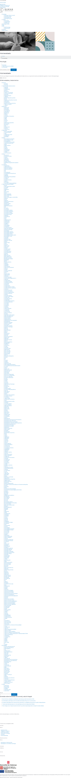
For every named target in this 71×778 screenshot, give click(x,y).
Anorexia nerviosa (7, 156)
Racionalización (7, 560)
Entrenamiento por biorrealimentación (12, 365)
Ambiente (6, 215)
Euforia (5, 380)
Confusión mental (8, 295)
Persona (6, 526)
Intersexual (6, 664)
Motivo (5, 487)
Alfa (5, 206)
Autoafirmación (7, 249)
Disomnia (6, 335)
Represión (6, 571)
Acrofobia (6, 187)
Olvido (5, 512)
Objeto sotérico (7, 145)
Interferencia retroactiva (9, 457)
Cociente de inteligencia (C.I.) (10, 278)
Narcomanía (6, 123)
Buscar (1, 692)
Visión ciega (6, 642)
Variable (5, 640)
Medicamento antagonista (9, 479)
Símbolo (6, 587)
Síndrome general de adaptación (11, 595)
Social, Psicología (7, 605)
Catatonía (6, 158)
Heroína (6, 120)
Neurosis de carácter (8, 501)
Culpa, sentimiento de (8, 143)
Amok (5, 217)
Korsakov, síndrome (8, 465)
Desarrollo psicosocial (8, 316)
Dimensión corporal (8, 325)
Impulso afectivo (7, 443)
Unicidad (6, 637)
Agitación (6, 200)
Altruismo (6, 208)
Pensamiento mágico (8, 522)
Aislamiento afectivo (8, 205)
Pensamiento (7, 102)
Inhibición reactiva (8, 452)
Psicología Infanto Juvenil (9, 15)
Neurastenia (6, 496)
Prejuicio (6, 538)
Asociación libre (7, 239)
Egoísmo (6, 354)
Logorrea (6, 472)
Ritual (5, 579)
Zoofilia (5, 644)
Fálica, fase (6, 652)
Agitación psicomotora (8, 201)
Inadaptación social (8, 134)
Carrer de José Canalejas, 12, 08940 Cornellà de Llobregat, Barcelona (14, 757)
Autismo (6, 247)
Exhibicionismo (7, 650)
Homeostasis (4, 67)
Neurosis (6, 500)
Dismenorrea (7, 333)
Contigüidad (6, 299)
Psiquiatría (6, 557)
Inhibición (6, 451)
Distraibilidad (6, 343)
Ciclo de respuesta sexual (9, 646)
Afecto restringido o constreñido (11, 197)
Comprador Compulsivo (9, 116)
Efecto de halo (7, 350)
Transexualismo (7, 681)
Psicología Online (5, 24)
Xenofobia (6, 136)
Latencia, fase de (7, 665)
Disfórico (6, 331)
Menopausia (6, 670)
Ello (5, 358)
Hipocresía (6, 413)
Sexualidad (4, 645)
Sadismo (6, 581)
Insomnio (6, 453)
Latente (5, 466)
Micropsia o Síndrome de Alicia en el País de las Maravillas (16, 484)
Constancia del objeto (8, 296)
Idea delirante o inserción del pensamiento (13, 422)
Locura (5, 471)
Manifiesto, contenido (8, 476)
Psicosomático (7, 555)
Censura (6, 268)
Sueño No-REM (7, 689)
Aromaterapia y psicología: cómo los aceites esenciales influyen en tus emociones (18, 700)
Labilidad (6, 96)
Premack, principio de (8, 539)
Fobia (5, 133)
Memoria (4, 82)
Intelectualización (8, 455)
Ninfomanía (6, 672)
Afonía (5, 199)
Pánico (5, 146)
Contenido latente (8, 298)
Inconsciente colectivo (8, 447)
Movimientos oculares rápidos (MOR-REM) (13, 489)
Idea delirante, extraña (8, 426)
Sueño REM (6, 690)
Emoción (6, 360)
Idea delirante (7, 418)
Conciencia (6, 284)
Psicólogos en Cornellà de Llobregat (8, 743)
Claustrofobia (7, 273)
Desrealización (7, 321)
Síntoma (6, 597)
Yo (4, 643)
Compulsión (6, 283)
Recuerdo (6, 565)
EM (5, 359)
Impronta (6, 441)
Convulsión (6, 304)
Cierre (5, 272)
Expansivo (6, 382)
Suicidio (5, 611)
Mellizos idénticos (7, 481)
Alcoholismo (6, 109)
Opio (5, 125)
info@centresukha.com (5, 5)
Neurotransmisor (7, 503)
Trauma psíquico (7, 152)
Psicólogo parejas (7, 16)
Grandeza (6, 402)
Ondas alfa (6, 514)
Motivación (6, 486)
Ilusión (5, 434)
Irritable (5, 463)
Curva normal (7, 311)
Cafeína (5, 114)
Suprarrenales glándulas (9, 679)
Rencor (5, 570)
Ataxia (5, 243)
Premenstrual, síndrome (9, 677)
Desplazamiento (7, 319)
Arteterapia (6, 20)
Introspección (7, 459)
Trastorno (6, 628)
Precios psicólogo (4, 735)
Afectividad (6, 191)
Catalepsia (6, 264)
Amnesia (6, 83)
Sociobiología (7, 606)
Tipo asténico (7, 620)
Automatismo (7, 250)
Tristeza (5, 105)
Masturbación (7, 669)
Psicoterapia (6, 556)
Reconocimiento (7, 563)
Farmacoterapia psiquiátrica (10, 389)
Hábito (5, 118)
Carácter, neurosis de (8, 92)
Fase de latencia (7, 655)
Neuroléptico (7, 497)
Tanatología (6, 150)
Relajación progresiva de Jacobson (11, 162)
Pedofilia (6, 676)
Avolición (6, 253)
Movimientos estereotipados (10, 488)
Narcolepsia (6, 686)
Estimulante (6, 373)
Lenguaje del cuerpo (8, 467)
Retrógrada (6, 577)
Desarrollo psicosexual (8, 647)
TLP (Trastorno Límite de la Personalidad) (12, 624)
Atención (6, 244)
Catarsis (5, 157)
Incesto (5, 663)
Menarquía (6, 482)
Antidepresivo (7, 89)
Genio (5, 400)
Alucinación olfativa (8, 212)
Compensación (7, 280)
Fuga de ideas (7, 398)
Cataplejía (6, 265)
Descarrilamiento (7, 317)
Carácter (6, 263)
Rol (5, 580)
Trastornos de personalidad (7, 66)
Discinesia (6, 328)
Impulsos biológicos (8, 444)
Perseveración (7, 525)
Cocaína (5, 115)
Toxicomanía (6, 129)
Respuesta (6, 574)
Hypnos (5, 417)
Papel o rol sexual (8, 674)
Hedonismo (6, 406)
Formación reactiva (8, 395)
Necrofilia (6, 493)
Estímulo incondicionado (9, 375)
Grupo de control (7, 403)
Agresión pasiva (7, 203)
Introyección (6, 462)
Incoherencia (7, 445)
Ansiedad (6, 88)
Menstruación (7, 671)
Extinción (6, 385)
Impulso (6, 442)
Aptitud (5, 90)
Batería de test (7, 255)
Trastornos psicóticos (8, 634)
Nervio (5, 98)
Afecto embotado (7, 195)
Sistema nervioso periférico (9, 602)
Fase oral (6, 390)
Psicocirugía (6, 543)
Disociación (6, 334)
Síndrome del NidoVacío (9, 594)
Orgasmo (6, 673)
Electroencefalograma (9, 355)
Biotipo (5, 260)
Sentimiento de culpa (8, 583)
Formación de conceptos (9, 394)
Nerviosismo (6, 160)
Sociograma (6, 607)
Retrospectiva (7, 578)
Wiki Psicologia (7, 27)
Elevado (6, 357)
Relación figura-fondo (8, 569)
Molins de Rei (2, 7)
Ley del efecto (7, 470)
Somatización (7, 149)
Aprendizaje (6, 230)
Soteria (5, 608)
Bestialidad (6, 259)
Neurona (6, 499)
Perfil (5, 524)
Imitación (6, 439)
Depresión (6, 94)
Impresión (6, 440)
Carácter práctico (7, 166)
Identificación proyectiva (9, 432)
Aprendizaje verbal (8, 236)
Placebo (6, 534)
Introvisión (6, 461)
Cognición (6, 279)
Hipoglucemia (7, 414)
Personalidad (7, 527)
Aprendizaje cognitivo (8, 231)
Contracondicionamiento (9, 300)
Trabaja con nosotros (5, 731)
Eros (5, 649)
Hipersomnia (6, 408)
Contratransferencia (8, 301)
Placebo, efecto (7, 161)
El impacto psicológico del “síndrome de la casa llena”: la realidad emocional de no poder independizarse (23, 702)
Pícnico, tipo (6, 532)
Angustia (6, 87)
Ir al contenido (3, 0)
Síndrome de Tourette (9, 592)
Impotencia (6, 662)
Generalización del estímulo (10, 173)
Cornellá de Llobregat (4, 6)
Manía (5, 475)
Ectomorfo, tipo (7, 348)
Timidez (5, 151)
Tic (4, 619)
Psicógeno (6, 547)
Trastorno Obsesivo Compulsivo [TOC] (12, 632)
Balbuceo (6, 254)
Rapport (6, 181)
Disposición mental (8, 339)
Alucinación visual (8, 214)
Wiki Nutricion (7, 28)
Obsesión (6, 509)
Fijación (5, 393)
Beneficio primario (8, 257)
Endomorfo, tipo (7, 363)
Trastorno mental (7, 104)
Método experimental (8, 483)
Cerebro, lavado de (8, 270)
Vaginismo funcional (8, 682)
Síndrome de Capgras (8, 590)
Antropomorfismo (8, 227)
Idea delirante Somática (9, 425)
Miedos (3, 137)
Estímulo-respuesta (8, 376)
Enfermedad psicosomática (9, 364)
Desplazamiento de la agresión (10, 320)
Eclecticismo (6, 345)
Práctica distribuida (8, 536)
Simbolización (7, 586)
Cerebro (6, 269)
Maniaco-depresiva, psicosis (9, 97)
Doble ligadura (7, 648)
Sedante (6, 148)
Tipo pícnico (6, 623)
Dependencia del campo (9, 314)
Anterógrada (6, 225)
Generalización (7, 172)
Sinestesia (6, 596)
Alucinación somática (8, 213)
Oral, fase (6, 519)
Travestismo (6, 635)
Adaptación (6, 189)
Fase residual (7, 391)
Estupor (6, 378)
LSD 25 (5, 121)
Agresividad (6, 204)
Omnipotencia (7, 513)
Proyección (6, 541)
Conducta (6, 289)
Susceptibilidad (7, 615)
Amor (5, 218)
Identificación (7, 431)
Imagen (5, 435)
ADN (5, 190)
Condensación (7, 285)
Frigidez (5, 657)
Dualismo (6, 344)
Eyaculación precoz (8, 651)
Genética (6, 174)
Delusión (6, 313)
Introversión (6, 460)
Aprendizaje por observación (10, 235)
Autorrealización (7, 252)
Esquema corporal (8, 369)
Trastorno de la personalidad (10, 629)
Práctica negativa (7, 537)
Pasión (5, 675)
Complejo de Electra (8, 282)
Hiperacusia (6, 407)
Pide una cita (4, 30)
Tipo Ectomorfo (7, 621)
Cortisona (6, 306)
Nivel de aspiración (8, 507)
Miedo (5, 144)
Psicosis (5, 147)
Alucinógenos (7, 110)
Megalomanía (7, 480)
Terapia (5, 618)
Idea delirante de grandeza (9, 176)
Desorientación (7, 318)
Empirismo (6, 362)
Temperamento (7, 616)
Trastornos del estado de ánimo (8, 85)
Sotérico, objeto (7, 609)
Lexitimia (6, 469)
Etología (6, 379)
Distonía (6, 340)
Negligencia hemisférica (9, 495)
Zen (5, 163)
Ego (5, 170)
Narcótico (6, 124)
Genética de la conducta (9, 399)
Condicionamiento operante (10, 287)
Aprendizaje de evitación (9, 138)
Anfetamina (6, 111)
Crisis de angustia (7, 308)
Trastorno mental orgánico (9, 631)
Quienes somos (4, 730)
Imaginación (6, 436)
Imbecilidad (6, 438)
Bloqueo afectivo (7, 262)
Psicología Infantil (8, 553)
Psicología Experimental (9, 552)
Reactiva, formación (8, 562)
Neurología (6, 498)
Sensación (6, 582)
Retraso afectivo (7, 575)
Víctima (5, 641)
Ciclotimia (6, 271)
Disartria (6, 327)
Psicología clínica (7, 550)
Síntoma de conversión (9, 598)
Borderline (6, 91)
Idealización (6, 427)
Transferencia (7, 627)
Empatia (6, 361)
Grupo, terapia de (7, 404)
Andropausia (6, 222)
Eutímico (6, 381)
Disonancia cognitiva (8, 336)
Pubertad (6, 678)
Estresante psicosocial (8, 377)
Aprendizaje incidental (8, 232)
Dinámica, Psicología (8, 326)
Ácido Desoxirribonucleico (9, 186)
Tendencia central (8, 617)
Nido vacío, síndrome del (9, 505)
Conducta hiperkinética (9, 292)
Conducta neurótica (8, 93)
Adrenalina (6, 108)
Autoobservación (7, 251)
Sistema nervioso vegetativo (10, 604)
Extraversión (6, 386)
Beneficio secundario (8, 258)
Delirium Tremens (8, 312)
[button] (35, 12)
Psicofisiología (7, 546)
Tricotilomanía (7, 636)
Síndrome (6, 589)
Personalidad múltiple (8, 529)
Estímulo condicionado (9, 374)
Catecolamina (7, 266)
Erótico (5, 367)
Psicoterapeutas (7, 17)
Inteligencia (6, 456)
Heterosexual (7, 658)
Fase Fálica (6, 656)
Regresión (6, 568)
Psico (5, 542)
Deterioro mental (7, 323)
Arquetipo (6, 237)
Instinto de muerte (8, 454)
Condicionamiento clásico (9, 286)
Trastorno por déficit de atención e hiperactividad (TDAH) (16, 633)
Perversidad (6, 530)
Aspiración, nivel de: (8, 240)
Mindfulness (6, 22)
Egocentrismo (7, 353)
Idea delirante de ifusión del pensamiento (12, 419)
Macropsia (6, 474)
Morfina (5, 485)
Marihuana (6, 668)
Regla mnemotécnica (8, 567)
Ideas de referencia (8, 428)
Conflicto (6, 294)
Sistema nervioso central (9, 600)
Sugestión (6, 610)
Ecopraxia (6, 347)
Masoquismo (6, 478)
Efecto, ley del (7, 352)
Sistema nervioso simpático (9, 603)
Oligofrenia (6, 511)
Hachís (5, 119)
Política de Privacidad (5, 733)
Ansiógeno (6, 223)
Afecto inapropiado (8, 131)
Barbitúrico (6, 112)
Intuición (6, 178)
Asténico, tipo (7, 242)
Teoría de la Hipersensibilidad (10, 183)
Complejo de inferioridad (9, 142)
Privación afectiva (7, 179)
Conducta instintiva (8, 293)
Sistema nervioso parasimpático (10, 601)
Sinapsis (5, 588)
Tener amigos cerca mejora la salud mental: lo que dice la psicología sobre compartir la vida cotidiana (23, 705)
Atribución (6, 246)
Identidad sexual (7, 661)
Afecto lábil (6, 196)
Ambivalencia (7, 216)
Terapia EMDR (7, 21)
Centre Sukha (3, 2)
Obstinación (6, 101)
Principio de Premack (8, 540)
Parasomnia (6, 687)
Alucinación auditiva (8, 210)
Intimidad (6, 458)
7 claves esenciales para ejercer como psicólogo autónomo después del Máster (18, 704)
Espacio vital (6, 368)
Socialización (6, 135)
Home (3, 56)
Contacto (4, 29)
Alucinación (6, 209)
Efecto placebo (7, 351)
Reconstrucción (7, 564)
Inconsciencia (7, 446)
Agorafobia (6, 202)
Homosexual (6, 416)
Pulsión (5, 559)
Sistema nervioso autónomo (10, 103)
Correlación (6, 305)
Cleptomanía (7, 274)
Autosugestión (7, 141)
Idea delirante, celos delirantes (10, 660)
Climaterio (6, 276)
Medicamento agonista (9, 122)
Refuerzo (6, 566)
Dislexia (5, 332)
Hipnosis (6, 409)
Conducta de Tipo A (8, 291)
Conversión (6, 303)
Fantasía (6, 387)
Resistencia (6, 573)
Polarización (6, 535)
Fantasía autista (7, 388)
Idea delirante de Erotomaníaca (10, 659)
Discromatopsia (7, 330)
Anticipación (6, 226)
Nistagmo (6, 506)
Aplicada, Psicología (8, 229)
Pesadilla (6, 688)
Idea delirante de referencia (10, 420)
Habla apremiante (8, 405)
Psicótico (6, 128)
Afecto (5, 192)
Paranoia (6, 520)
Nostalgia (6, 508)
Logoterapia (6, 473)
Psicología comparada (8, 551)
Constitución (6, 297)
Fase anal (6, 654)
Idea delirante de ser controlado (11, 421)
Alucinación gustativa (8, 211)
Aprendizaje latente (8, 233)
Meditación (6, 159)
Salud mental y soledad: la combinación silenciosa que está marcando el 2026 (18, 699)
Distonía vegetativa (8, 341)
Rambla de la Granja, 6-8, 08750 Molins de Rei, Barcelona (11, 759)
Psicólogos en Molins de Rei (6, 742)
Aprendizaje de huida (8, 139)
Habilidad (6, 175)
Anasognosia (6, 220)
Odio (5, 510)
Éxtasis (5, 117)
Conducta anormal (8, 290)
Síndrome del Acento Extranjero (11, 593)
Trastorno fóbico (7, 630)
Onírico (5, 516)
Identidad (6, 430)
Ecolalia (5, 346)
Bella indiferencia (7, 256)
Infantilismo (6, 449)
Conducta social (7, 132)
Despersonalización (8, 169)
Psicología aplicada (8, 549)
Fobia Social (4, 130)
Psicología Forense (8, 18)
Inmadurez (6, 177)
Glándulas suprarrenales (9, 401)
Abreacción (6, 155)
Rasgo (5, 561)
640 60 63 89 (2, 4)
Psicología (4, 14)
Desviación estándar (8, 322)
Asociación (6, 238)
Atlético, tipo (6, 245)
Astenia (5, 241)
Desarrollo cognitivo (8, 168)
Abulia (5, 185)
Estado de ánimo (7, 95)
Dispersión (6, 338)
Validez (5, 638)
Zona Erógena (7, 683)
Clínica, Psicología (7, 277)
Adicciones (4, 106)
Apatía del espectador (8, 228)
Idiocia (5, 433)
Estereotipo (6, 372)
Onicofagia (6, 515)
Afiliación (6, 198)
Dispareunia (6, 337)
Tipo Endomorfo (7, 622)
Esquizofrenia (7, 371)
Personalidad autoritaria (9, 528)
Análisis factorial (7, 219)
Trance (5, 625)
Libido (5, 667)
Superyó (6, 613)
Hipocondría (6, 412)
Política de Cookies (5, 732)
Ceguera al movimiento (9, 267)
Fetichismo (6, 392)
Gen (5, 171)
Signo (5, 584)
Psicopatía (6, 554)
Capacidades (6, 165)
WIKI (3, 26)
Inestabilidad (6, 448)
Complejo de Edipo (8, 281)
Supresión (6, 614)
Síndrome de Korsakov (9, 591)
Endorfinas (6, 685)
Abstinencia (6, 107)
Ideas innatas (7, 429)
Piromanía (6, 533)
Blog (3, 25)
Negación (6, 494)
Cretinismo (6, 307)
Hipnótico (6, 411)
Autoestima (4, 164)
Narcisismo (6, 492)
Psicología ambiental (8, 548)
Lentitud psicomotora (8, 468)
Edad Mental (7, 349)
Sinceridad (6, 182)
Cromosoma (6, 309)
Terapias (3, 19)
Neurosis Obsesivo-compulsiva (10, 502)
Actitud (5, 188)
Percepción (6, 523)
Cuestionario (6, 310)
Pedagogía (6, 521)
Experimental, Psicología (9, 384)
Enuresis (6, 366)
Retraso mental (7, 576)
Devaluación (6, 324)
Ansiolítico (6, 224)
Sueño (3, 684)
